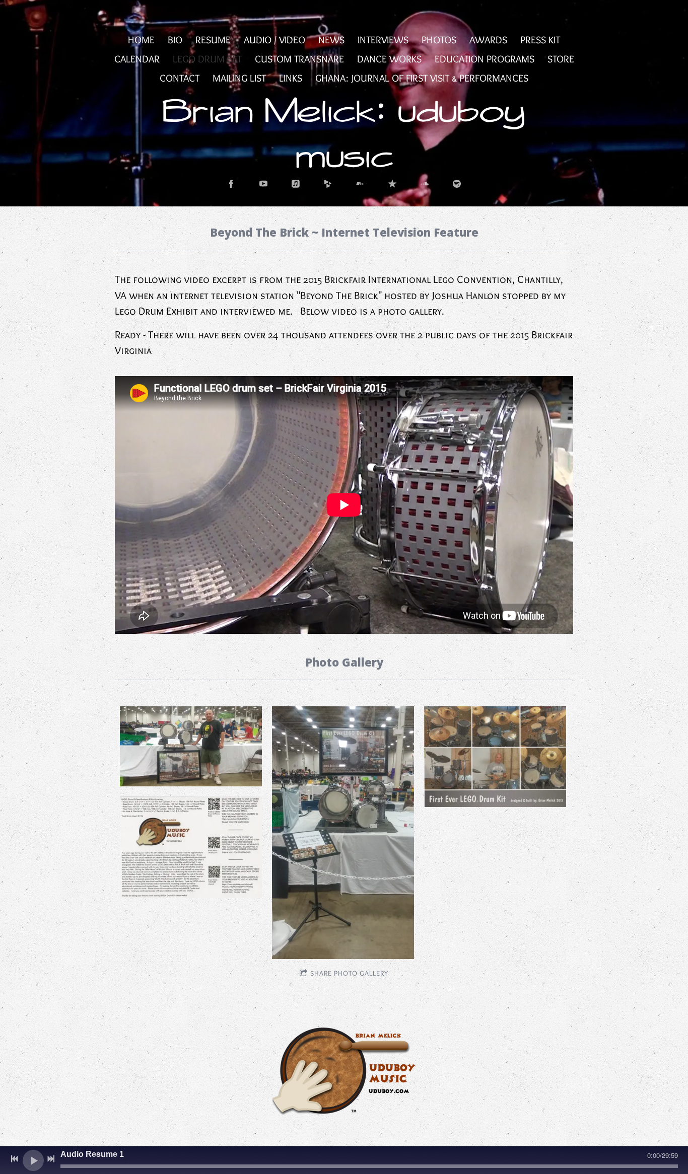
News (331, 40)
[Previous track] (14, 1158)
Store (560, 59)
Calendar (137, 59)
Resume (213, 40)
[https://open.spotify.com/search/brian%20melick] (457, 184)
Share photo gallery (349, 973)
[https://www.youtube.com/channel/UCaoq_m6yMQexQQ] (263, 184)
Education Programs (484, 59)
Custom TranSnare (299, 59)
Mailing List (239, 78)
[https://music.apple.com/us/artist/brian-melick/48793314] (296, 184)
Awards (488, 40)
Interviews (383, 40)
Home (141, 40)
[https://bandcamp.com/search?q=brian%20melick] (360, 184)
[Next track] (50, 1158)
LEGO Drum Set (207, 59)
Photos (439, 40)
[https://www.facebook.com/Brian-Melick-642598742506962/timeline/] (231, 184)
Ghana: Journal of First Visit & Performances (421, 78)
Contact (179, 78)
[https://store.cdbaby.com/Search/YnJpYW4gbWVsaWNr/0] (328, 184)
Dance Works (389, 59)
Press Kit (540, 40)
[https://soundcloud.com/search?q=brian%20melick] (425, 184)
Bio (175, 40)
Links (290, 78)
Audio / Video (274, 40)
